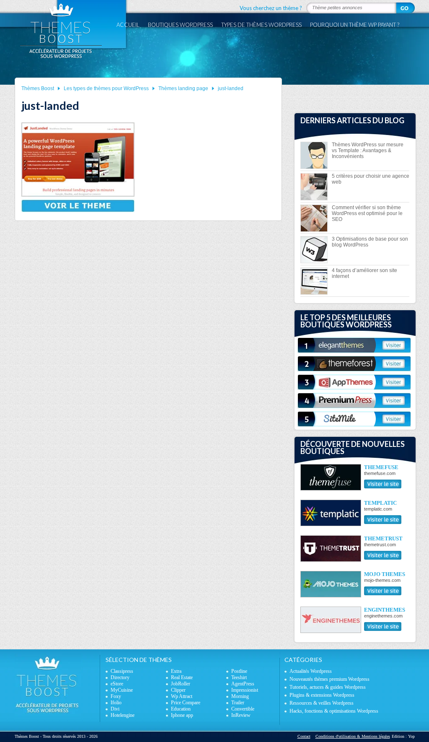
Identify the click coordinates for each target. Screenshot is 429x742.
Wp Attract (181, 696)
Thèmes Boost (37, 88)
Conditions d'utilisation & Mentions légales (352, 736)
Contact (303, 736)
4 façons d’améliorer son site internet (364, 273)
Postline (239, 671)
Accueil (128, 24)
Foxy (116, 696)
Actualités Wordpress (310, 671)
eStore (117, 684)
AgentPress (242, 684)
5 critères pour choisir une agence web (370, 179)
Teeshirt (239, 677)
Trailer (237, 703)
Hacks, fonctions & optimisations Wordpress (333, 711)
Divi (115, 709)
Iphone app (182, 715)
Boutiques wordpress (180, 24)
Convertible (242, 709)
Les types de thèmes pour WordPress (106, 88)
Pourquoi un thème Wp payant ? (354, 24)
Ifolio (116, 703)
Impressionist (244, 690)
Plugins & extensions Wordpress (321, 695)
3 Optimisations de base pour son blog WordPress (370, 242)
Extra (176, 671)
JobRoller (180, 684)
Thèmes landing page (183, 88)
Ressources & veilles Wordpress (321, 703)
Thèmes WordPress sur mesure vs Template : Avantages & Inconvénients (367, 150)
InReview (241, 715)
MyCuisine (122, 690)
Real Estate (182, 677)
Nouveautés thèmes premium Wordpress (329, 679)
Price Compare (185, 703)
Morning (240, 696)
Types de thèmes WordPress (261, 24)
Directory (120, 677)
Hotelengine (122, 715)
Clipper (178, 690)
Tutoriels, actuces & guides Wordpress (327, 687)
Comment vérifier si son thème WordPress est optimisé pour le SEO (367, 213)
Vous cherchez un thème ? (271, 8)
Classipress (122, 671)
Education (181, 709)
